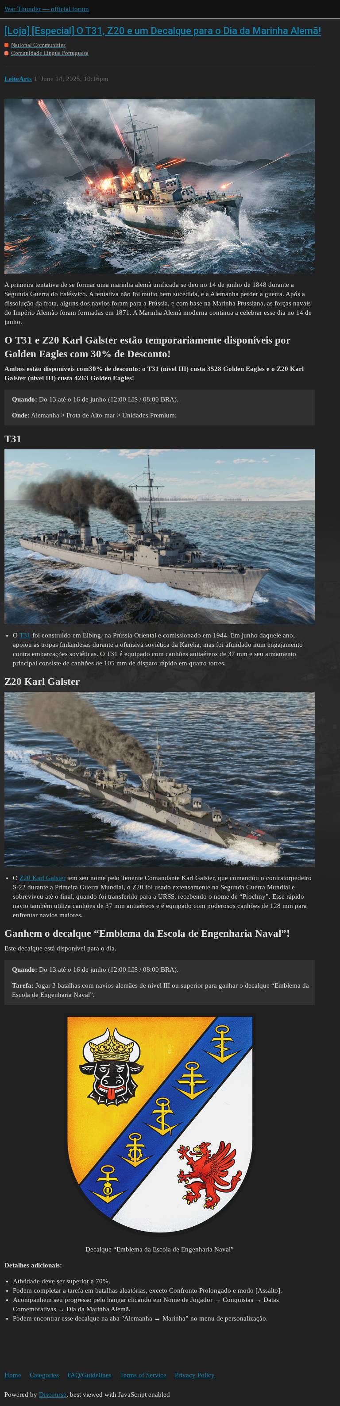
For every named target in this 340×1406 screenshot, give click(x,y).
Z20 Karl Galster (42, 877)
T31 (25, 635)
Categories (44, 1375)
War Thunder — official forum (46, 8)
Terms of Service (143, 1375)
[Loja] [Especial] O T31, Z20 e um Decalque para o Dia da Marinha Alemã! (162, 30)
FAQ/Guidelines (89, 1375)
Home (12, 1375)
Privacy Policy (195, 1375)
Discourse (52, 1394)
